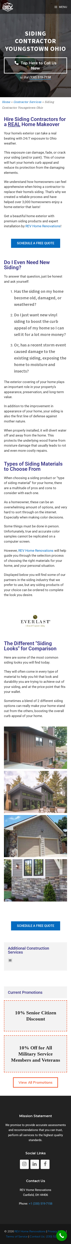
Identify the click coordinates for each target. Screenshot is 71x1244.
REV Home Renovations (43, 226)
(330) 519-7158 (40, 77)
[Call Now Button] (61, 1235)
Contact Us (37, 1236)
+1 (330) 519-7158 (40, 1203)
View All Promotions (35, 1082)
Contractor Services (27, 102)
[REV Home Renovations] (7, 7)
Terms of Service (17, 1236)
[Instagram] (24, 1164)
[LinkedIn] (34, 1164)
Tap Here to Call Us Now (38, 65)
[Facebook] (45, 1164)
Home (6, 102)
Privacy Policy (56, 1231)
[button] (10, 960)
